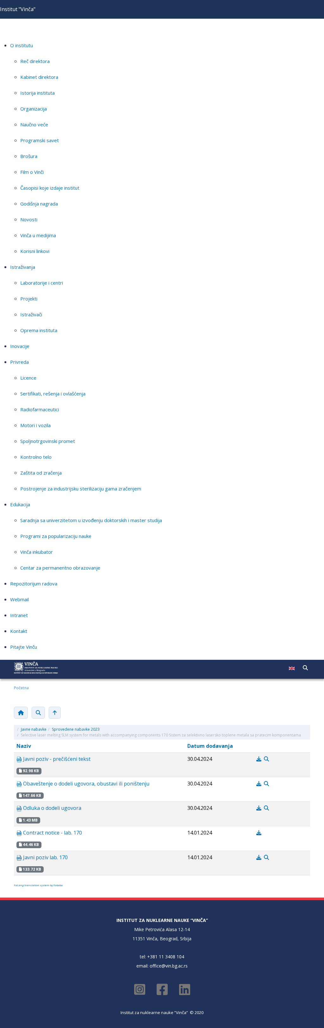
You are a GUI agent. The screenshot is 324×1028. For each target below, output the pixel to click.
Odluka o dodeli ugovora (51, 807)
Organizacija (33, 108)
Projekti (28, 298)
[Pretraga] (38, 713)
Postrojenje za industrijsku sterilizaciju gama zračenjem (80, 488)
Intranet (19, 615)
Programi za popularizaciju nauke (55, 536)
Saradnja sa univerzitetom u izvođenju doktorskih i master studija (91, 520)
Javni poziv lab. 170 (45, 857)
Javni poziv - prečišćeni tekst (56, 758)
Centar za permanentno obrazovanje (60, 567)
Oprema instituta (38, 330)
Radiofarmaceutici (39, 409)
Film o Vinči (32, 172)
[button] (305, 667)
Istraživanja (22, 267)
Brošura (28, 156)
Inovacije (19, 346)
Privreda (19, 362)
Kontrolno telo (36, 457)
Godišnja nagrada (39, 203)
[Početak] (21, 713)
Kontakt (18, 631)
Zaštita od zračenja (41, 473)
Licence (28, 378)
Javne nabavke (34, 729)
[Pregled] (266, 758)
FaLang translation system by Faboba (38, 885)
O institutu (21, 45)
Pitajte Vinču (23, 647)
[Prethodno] (55, 713)
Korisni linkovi (34, 251)
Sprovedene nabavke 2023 (76, 729)
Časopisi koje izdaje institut (49, 188)
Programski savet (39, 140)
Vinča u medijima (38, 235)
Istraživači (31, 314)
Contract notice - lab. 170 (52, 832)
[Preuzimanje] (259, 758)
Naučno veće (34, 124)
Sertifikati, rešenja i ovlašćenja (52, 393)
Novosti (28, 219)
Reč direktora (35, 61)
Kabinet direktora (39, 77)
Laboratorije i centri (41, 283)
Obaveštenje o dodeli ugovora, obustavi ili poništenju (85, 783)
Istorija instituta (37, 93)
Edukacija (20, 504)
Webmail (19, 599)
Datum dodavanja (210, 745)
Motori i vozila (35, 425)
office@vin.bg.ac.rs (169, 966)
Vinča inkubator (36, 552)
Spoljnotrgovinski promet (47, 441)
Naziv (23, 745)
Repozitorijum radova (33, 583)
